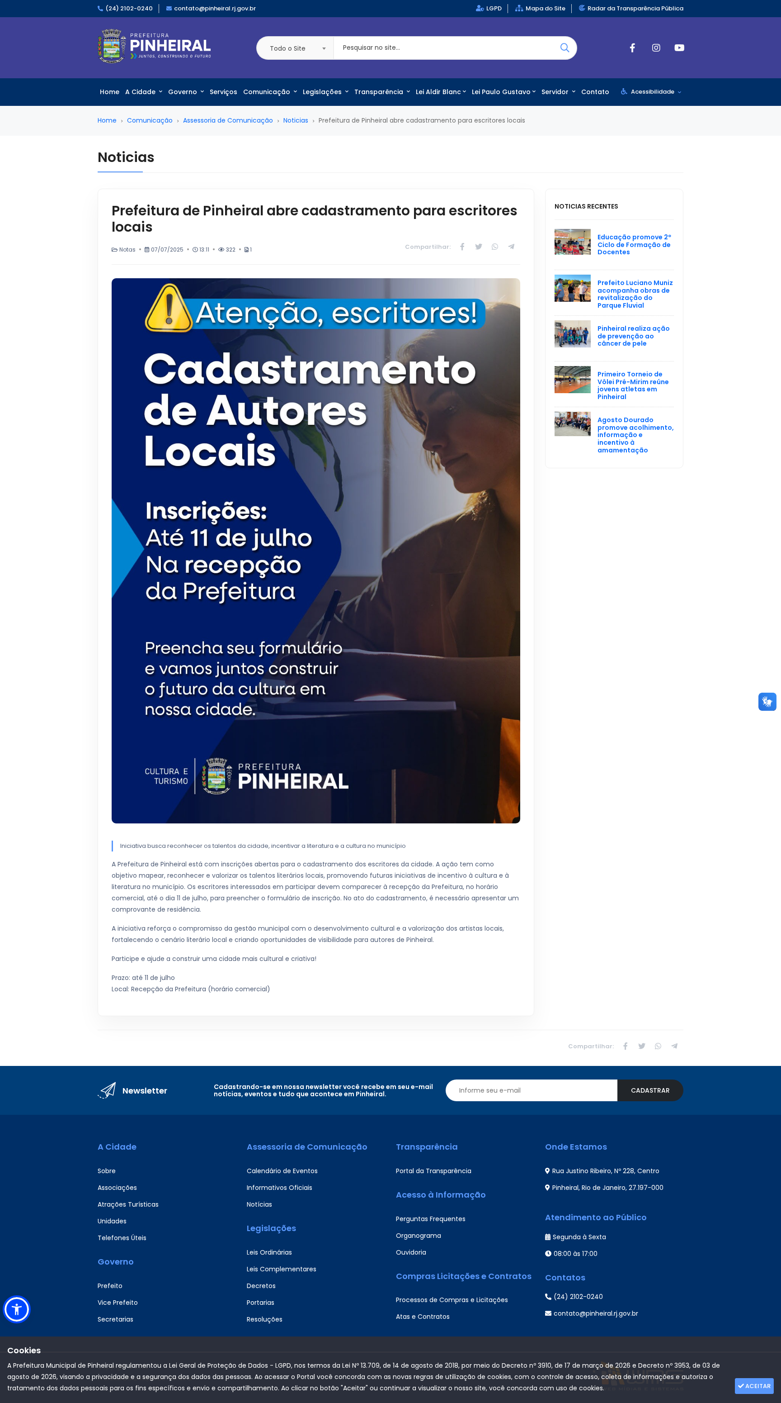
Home (109, 91)
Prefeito (110, 1285)
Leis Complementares (281, 1269)
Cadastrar (650, 1090)
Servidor (555, 91)
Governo (183, 91)
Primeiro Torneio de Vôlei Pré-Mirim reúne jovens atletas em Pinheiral (633, 385)
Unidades (112, 1221)
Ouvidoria (411, 1252)
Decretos (261, 1285)
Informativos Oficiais (279, 1187)
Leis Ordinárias (269, 1252)
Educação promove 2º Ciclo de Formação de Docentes (634, 245)
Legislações (323, 91)
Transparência (379, 91)
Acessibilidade (653, 91)
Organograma (418, 1235)
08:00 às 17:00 (576, 1253)
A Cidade (141, 91)
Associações (117, 1187)
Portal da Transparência (433, 1170)
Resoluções (264, 1319)
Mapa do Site (545, 8)
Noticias (295, 120)
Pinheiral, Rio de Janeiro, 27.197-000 (607, 1187)
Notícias (259, 1204)
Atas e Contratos (423, 1316)
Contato (595, 91)
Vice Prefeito (118, 1302)
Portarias (260, 1302)
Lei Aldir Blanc (438, 91)
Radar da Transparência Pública (635, 8)
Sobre (107, 1170)
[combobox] (294, 48)
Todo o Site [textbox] (288, 48)
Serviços (223, 91)
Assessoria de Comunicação (228, 120)
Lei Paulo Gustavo (501, 91)
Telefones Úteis (122, 1237)
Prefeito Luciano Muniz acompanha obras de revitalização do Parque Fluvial (635, 294)
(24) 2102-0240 (129, 8)
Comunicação (267, 91)
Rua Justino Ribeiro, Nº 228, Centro (605, 1170)
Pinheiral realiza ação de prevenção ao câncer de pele (634, 336)
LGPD (494, 8)
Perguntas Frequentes (431, 1218)
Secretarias (115, 1319)
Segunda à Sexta (579, 1236)
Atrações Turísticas (128, 1204)
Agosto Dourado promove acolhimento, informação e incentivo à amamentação (636, 435)
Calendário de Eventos (282, 1170)
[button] (17, 1309)
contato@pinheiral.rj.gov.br (215, 8)
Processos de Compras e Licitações (452, 1299)
